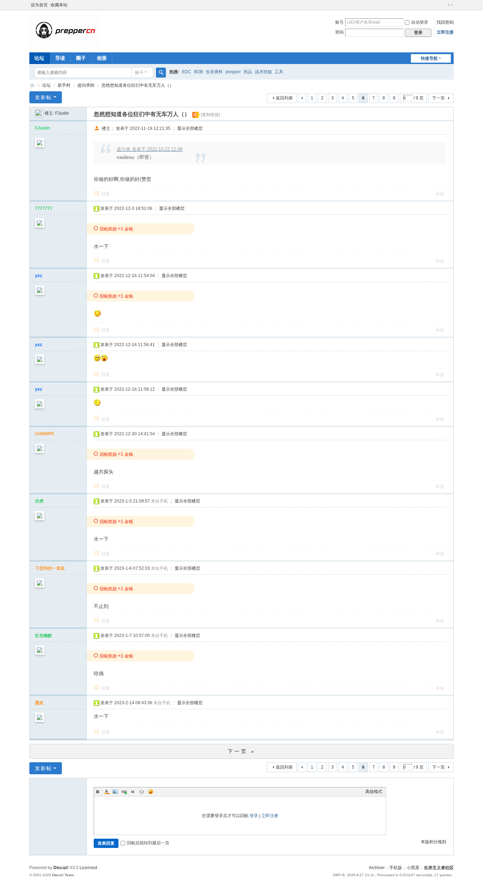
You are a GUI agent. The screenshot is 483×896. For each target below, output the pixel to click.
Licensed (88, 867)
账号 (339, 22)
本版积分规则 (433, 841)
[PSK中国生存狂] (64, 30)
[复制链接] (210, 114)
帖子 (139, 72)
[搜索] (161, 72)
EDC (186, 71)
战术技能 (263, 71)
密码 (339, 32)
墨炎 (39, 702)
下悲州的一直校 (50, 568)
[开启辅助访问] (444, 5)
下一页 (438, 98)
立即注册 (445, 32)
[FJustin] (39, 113)
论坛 (39, 58)
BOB (198, 71)
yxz (38, 275)
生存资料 (214, 71)
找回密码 (445, 22)
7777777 (43, 208)
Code (141, 791)
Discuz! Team (63, 875)
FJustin (62, 113)
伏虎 (39, 501)
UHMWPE (44, 433)
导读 (60, 58)
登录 (254, 815)
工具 (279, 71)
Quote (132, 791)
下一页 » (242, 751)
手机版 (395, 867)
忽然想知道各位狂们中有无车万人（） (137, 85)
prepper (233, 71)
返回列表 (284, 98)
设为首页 (39, 4)
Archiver (377, 867)
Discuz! (61, 867)
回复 (105, 193)
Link (124, 791)
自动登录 (419, 22)
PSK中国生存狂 (32, 85)
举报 (440, 193)
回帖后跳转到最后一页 (148, 842)
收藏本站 (59, 4)
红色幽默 (43, 635)
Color (106, 791)
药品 (248, 71)
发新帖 (43, 97)
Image (115, 791)
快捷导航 (429, 58)
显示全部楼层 (190, 128)
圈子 (81, 58)
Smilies (150, 791)
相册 (102, 58)
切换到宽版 (450, 5)
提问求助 (85, 85)
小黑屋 (413, 867)
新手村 (64, 85)
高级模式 (373, 791)
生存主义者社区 (439, 867)
